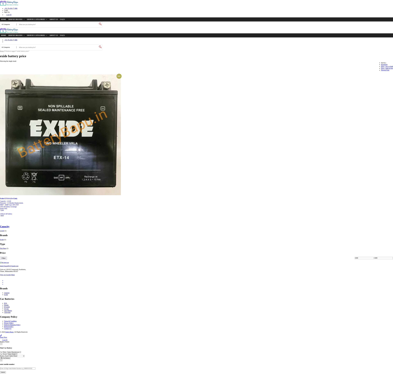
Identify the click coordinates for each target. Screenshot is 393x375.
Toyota (6, 309)
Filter (4, 258)
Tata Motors (8, 310)
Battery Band (4, 356)
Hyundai (7, 307)
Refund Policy (8, 327)
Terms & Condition (10, 321)
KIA (5, 303)
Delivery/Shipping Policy (12, 325)
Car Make (3, 352)
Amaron (6, 293)
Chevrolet (7, 312)
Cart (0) (8, 15)
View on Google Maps (7, 275)
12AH (2, 231)
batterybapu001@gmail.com (9, 266)
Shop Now (3, 337)
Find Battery (6, 358)
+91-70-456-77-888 (10, 8)
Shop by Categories (36, 19)
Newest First (385, 70)
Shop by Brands (15, 19)
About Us (53, 19)
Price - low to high (387, 66)
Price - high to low (387, 68)
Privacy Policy (9, 323)
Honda (6, 305)
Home (3, 19)
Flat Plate (3, 248)
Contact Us (7, 328)
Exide (2, 239)
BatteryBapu (9, 332)
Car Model (3, 354)
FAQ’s (62, 19)
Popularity (384, 64)
